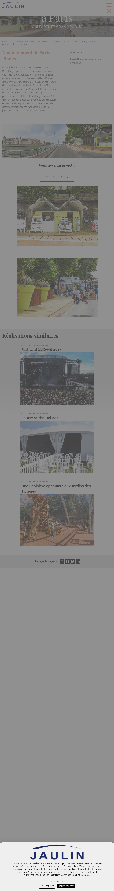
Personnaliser (57, 881)
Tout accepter (66, 886)
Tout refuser (47, 886)
